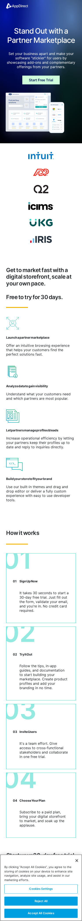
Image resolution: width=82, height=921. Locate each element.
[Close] (77, 860)
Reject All (41, 901)
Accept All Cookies (41, 913)
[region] (41, 887)
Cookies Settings (41, 888)
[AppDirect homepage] (17, 6)
